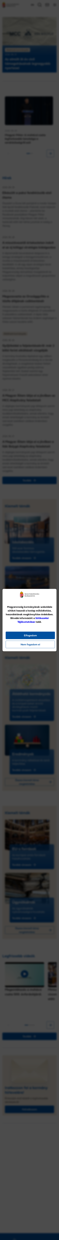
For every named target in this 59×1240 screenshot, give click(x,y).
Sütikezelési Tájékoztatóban (33, 620)
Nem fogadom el (30, 644)
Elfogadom (30, 635)
